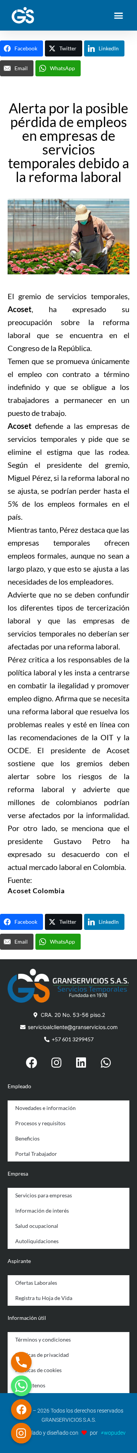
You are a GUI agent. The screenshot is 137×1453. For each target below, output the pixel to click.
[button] (119, 15)
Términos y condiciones (43, 1339)
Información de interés (42, 1210)
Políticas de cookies (38, 1370)
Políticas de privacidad (42, 1355)
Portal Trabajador (36, 1153)
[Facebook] (31, 1062)
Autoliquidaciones (37, 1241)
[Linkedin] (81, 1062)
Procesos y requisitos (40, 1123)
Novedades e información (45, 1108)
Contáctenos (30, 1385)
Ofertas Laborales (36, 1282)
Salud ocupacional (36, 1226)
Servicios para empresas (43, 1195)
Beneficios (27, 1138)
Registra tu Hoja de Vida (43, 1298)
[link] (36, 890)
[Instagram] (56, 1062)
